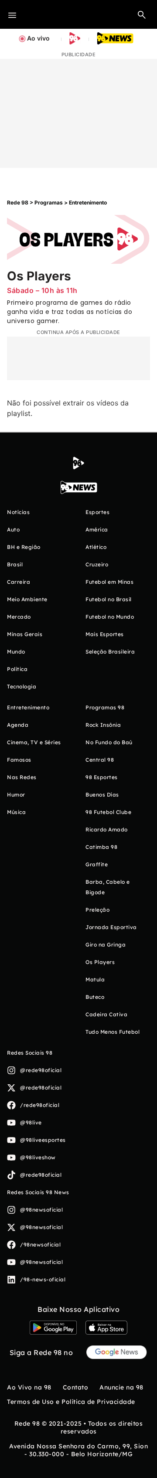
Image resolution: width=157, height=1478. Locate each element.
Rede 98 (17, 202)
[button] (141, 14)
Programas (48, 202)
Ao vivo (38, 38)
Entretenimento (88, 202)
